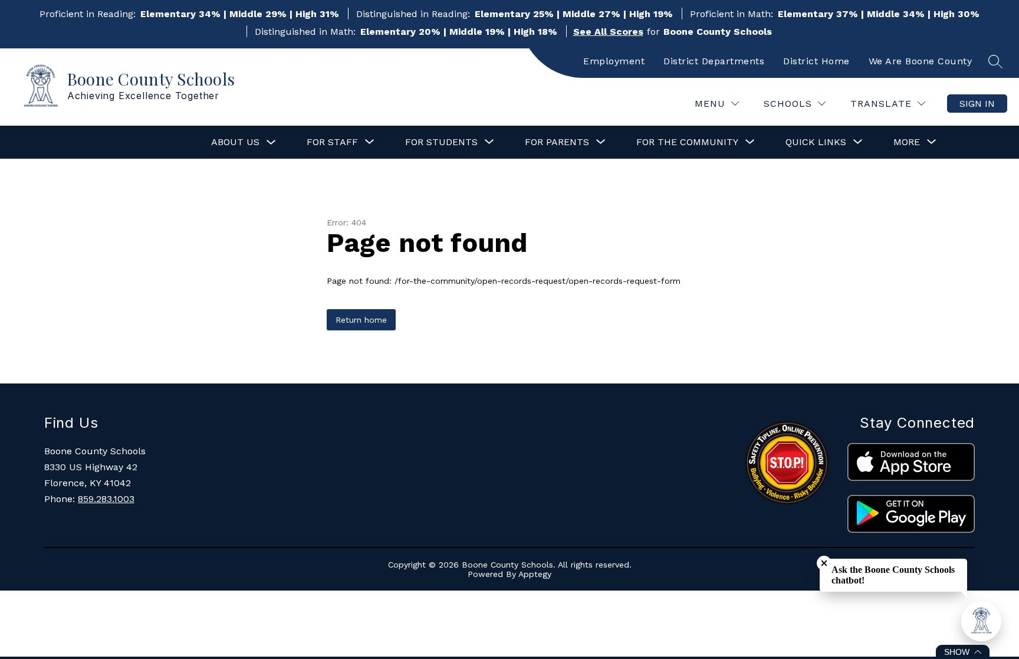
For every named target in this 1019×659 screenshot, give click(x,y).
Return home (361, 319)
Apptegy (534, 574)
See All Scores (608, 31)
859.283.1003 (106, 498)
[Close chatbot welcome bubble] (824, 563)
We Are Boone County (920, 61)
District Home (816, 61)
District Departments (713, 61)
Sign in (977, 103)
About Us (235, 141)
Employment (614, 61)
